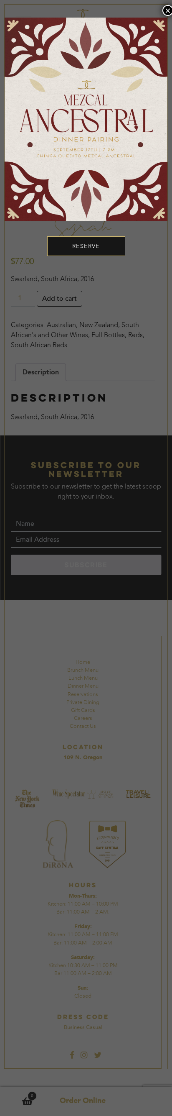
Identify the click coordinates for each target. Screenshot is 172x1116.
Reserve (86, 246)
